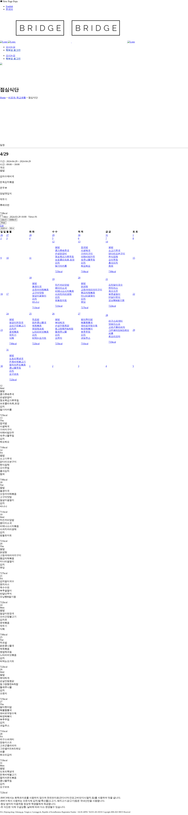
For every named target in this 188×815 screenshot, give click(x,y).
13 (79, 241)
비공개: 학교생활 (17, 97)
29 (53, 235)
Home (3, 97)
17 (7, 294)
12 (53, 241)
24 (7, 313)
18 (30, 277)
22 (134, 294)
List (2, 225)
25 (30, 313)
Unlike (12, 220)
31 (107, 235)
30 (79, 235)
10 (7, 258)
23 (1, 330)
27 (7, 235)
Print (3, 223)
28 (30, 235)
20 (79, 277)
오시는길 (10, 47)
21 (107, 279)
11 (30, 258)
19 (53, 279)
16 (1, 294)
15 (134, 258)
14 (107, 241)
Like (3, 220)
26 (1, 235)
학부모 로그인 (13, 50)
